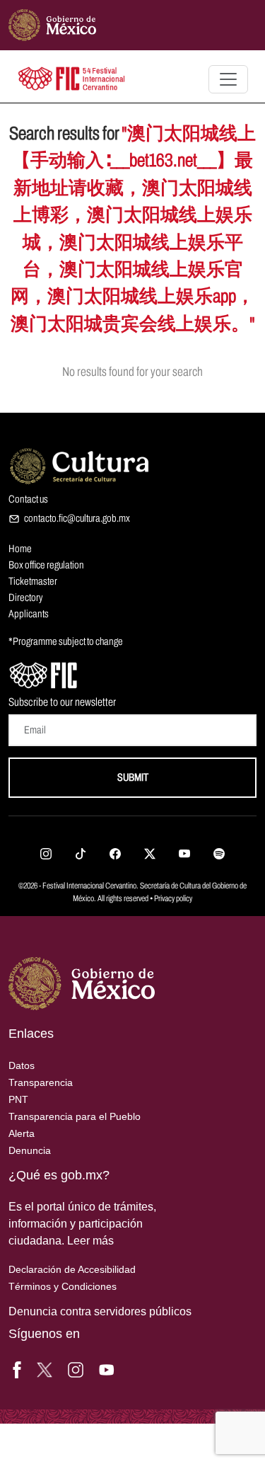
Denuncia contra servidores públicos (100, 1311)
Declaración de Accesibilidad (72, 1269)
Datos (21, 1065)
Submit (132, 777)
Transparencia (40, 1082)
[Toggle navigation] (228, 79)
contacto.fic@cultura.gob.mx (77, 518)
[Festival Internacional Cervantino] (43, 673)
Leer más (90, 1241)
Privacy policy (173, 898)
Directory (25, 597)
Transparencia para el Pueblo (74, 1116)
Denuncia (29, 1150)
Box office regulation (46, 565)
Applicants (28, 613)
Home (20, 548)
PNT (18, 1099)
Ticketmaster (32, 581)
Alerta (21, 1133)
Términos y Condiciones (62, 1286)
